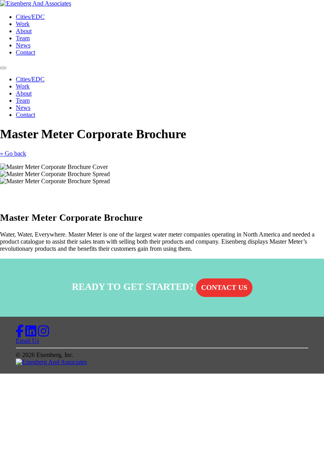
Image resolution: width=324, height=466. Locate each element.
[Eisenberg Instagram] (43, 333)
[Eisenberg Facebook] (20, 333)
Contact (25, 52)
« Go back (13, 153)
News (23, 45)
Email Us (27, 340)
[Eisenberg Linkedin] (30, 333)
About (24, 31)
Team (23, 38)
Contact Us (224, 287)
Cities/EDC (30, 16)
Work (23, 24)
